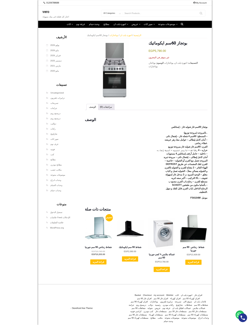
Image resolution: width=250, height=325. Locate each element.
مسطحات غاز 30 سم (178, 311)
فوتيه (52, 149)
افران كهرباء (175, 298)
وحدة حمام (94, 24)
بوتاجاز (152, 63)
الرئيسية (137, 35)
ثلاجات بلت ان (200, 301)
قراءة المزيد (98, 262)
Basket (138, 295)
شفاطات (188, 305)
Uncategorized (57, 93)
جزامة (131, 305)
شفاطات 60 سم (201, 305)
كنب (52, 154)
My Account (201, 3)
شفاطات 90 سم (139, 308)
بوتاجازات (114, 35)
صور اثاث (148, 24)
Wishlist (169, 295)
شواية (150, 308)
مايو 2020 (54, 71)
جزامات (53, 108)
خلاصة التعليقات (57, 222)
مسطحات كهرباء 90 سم (138, 318)
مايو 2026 (54, 50)
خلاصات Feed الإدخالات (60, 217)
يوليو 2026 (54, 45)
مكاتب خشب (56, 170)
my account (159, 295)
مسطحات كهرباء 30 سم (175, 315)
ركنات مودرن (168, 305)
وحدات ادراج (55, 180)
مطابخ (106, 24)
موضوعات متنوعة (166, 24)
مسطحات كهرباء (156, 315)
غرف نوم (54, 144)
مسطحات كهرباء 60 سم (198, 315)
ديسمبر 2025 (56, 61)
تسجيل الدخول (56, 212)
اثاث (69, 24)
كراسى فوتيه (135, 311)
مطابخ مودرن (56, 165)
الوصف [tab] (92, 107)
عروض (135, 24)
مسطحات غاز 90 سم (138, 315)
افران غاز (198, 295)
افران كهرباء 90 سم (139, 301)
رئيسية (158, 305)
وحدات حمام (55, 190)
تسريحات (54, 103)
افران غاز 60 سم (144, 298)
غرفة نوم (80, 24)
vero (46, 12)
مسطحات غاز (161, 311)
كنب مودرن (148, 311)
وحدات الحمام (56, 185)
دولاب (150, 305)
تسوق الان (187, 301)
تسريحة (178, 301)
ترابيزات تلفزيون (57, 98)
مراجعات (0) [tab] (106, 107)
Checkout (147, 295)
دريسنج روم (55, 113)
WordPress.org (57, 228)
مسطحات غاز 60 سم (198, 311)
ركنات (53, 129)
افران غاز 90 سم (161, 298)
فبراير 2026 (55, 55)
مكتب (160, 318)
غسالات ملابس (199, 308)
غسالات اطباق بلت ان (181, 308)
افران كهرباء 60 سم (191, 298)
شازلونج (53, 134)
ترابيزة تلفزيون (166, 301)
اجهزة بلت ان (119, 24)
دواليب (53, 124)
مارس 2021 (55, 66)
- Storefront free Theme (82, 308)
